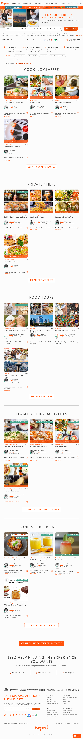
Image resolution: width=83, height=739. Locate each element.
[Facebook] (8, 715)
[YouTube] (16, 715)
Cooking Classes (15, 3)
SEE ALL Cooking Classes (41, 167)
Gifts (63, 3)
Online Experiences (10, 59)
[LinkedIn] (25, 715)
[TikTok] (11, 715)
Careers (65, 703)
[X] (22, 715)
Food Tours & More (51, 3)
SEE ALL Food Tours (41, 396)
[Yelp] (13, 715)
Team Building (38, 3)
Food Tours (44, 56)
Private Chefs (27, 3)
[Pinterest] (19, 715)
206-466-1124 (75, 4)
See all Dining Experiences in (41, 643)
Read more (79, 35)
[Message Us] (69, 3)
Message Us (73, 3)
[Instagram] (5, 715)
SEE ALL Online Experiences (41, 625)
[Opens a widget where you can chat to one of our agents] (76, 736)
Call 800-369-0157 (18, 673)
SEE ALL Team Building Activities (41, 509)
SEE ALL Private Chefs (41, 280)
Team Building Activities (57, 56)
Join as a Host (66, 701)
